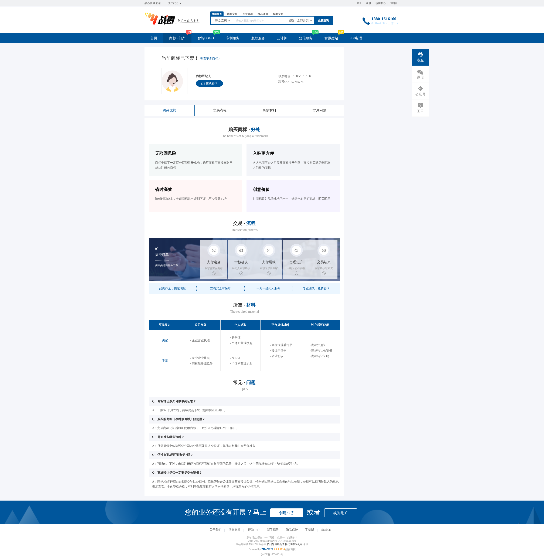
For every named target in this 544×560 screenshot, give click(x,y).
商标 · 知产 (177, 38)
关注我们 (173, 3)
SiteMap (326, 529)
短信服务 (306, 38)
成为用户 (340, 513)
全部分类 (303, 20)
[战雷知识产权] (172, 24)
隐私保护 (292, 529)
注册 (368, 3)
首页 (153, 38)
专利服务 (232, 38)
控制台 (393, 3)
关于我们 (215, 529)
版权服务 (258, 38)
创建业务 (286, 513)
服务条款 (235, 529)
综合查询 (221, 20)
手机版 (309, 529)
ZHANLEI (267, 549)
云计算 (282, 38)
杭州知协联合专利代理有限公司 (285, 544)
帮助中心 (254, 529)
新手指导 (273, 529)
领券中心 (380, 3)
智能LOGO (205, 38)
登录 (359, 3)
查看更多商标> (210, 58)
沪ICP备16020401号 (272, 554)
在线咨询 (211, 83)
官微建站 (331, 38)
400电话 (356, 38)
